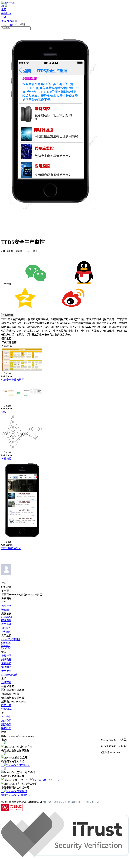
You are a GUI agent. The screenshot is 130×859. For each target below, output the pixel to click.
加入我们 (6, 720)
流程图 (13, 24)
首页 (4, 24)
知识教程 (6, 659)
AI (2, 5)
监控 (3, 412)
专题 (3, 17)
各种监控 (6, 458)
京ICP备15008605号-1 (54, 802)
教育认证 (6, 705)
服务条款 (6, 724)
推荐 (3, 9)
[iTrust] (65, 856)
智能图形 (6, 631)
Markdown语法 (9, 674)
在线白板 (6, 620)
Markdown (6, 616)
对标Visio (6, 709)
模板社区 (6, 13)
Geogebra (6, 642)
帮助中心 (6, 667)
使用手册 (6, 671)
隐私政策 (6, 728)
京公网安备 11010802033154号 (85, 802)
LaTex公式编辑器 (10, 639)
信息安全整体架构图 (12, 379)
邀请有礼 (6, 682)
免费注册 (12, 21)
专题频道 (6, 663)
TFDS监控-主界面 (11, 548)
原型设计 (6, 624)
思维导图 (6, 606)
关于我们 (6, 717)
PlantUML (6, 648)
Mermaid (5, 645)
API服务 (5, 628)
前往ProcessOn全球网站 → (15, 795)
